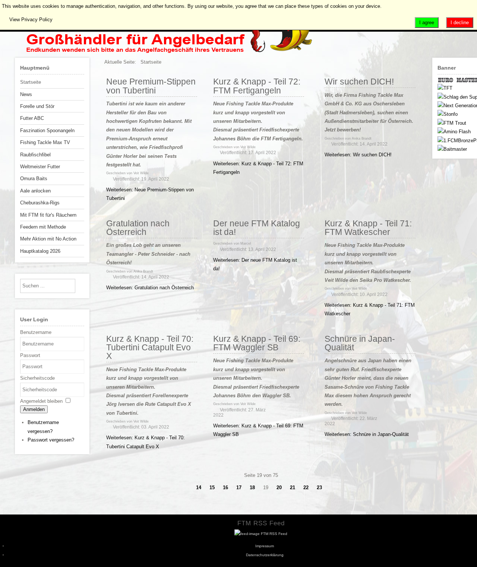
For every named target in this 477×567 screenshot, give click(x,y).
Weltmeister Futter (40, 166)
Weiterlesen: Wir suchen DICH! (358, 154)
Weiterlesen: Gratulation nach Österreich (150, 287)
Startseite (30, 82)
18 (252, 487)
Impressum (264, 546)
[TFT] (444, 88)
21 (292, 487)
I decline (460, 22)
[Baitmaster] (452, 149)
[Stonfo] (447, 114)
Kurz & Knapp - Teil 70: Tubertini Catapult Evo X (149, 347)
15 (212, 487)
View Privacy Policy (31, 19)
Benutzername (35, 332)
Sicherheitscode (37, 378)
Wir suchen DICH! (359, 81)
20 (279, 487)
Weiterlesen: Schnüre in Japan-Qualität (367, 434)
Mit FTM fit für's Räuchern (48, 215)
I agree (426, 22)
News (26, 94)
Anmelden (34, 409)
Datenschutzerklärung (265, 555)
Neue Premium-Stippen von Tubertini (151, 86)
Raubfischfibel (35, 154)
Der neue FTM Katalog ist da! (256, 228)
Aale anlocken (35, 191)
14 (198, 487)
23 (319, 487)
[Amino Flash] (454, 131)
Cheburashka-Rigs (40, 203)
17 (238, 487)
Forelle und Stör (37, 106)
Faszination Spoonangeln (47, 130)
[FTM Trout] (451, 123)
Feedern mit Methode (43, 227)
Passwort (30, 355)
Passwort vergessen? (51, 440)
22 (306, 487)
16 (225, 487)
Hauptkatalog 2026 (40, 251)
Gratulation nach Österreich (138, 228)
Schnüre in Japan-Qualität (360, 343)
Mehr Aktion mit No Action (48, 239)
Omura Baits (33, 178)
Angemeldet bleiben (41, 401)
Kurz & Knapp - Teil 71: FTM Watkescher (368, 228)
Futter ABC (32, 118)
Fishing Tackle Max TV (45, 142)
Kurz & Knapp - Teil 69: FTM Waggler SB (256, 343)
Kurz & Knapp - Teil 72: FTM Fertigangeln (256, 86)
